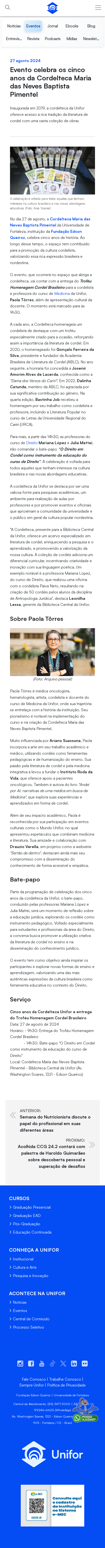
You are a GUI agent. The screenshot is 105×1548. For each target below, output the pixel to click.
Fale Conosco (34, 1379)
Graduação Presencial (32, 1207)
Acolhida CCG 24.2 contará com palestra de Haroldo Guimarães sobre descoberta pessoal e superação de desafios (51, 1153)
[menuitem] (14, 26)
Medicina (62, 293)
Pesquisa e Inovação (30, 1275)
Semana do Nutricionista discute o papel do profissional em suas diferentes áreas (55, 1120)
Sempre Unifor (31, 1385)
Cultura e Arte (25, 1267)
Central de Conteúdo (31, 1318)
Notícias (20, 1302)
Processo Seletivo (28, 1327)
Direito (32, 442)
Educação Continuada (32, 1232)
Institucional (23, 1259)
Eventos (20, 1310)
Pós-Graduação (26, 1223)
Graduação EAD (27, 1215)
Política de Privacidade (66, 1385)
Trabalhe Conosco (65, 1379)
